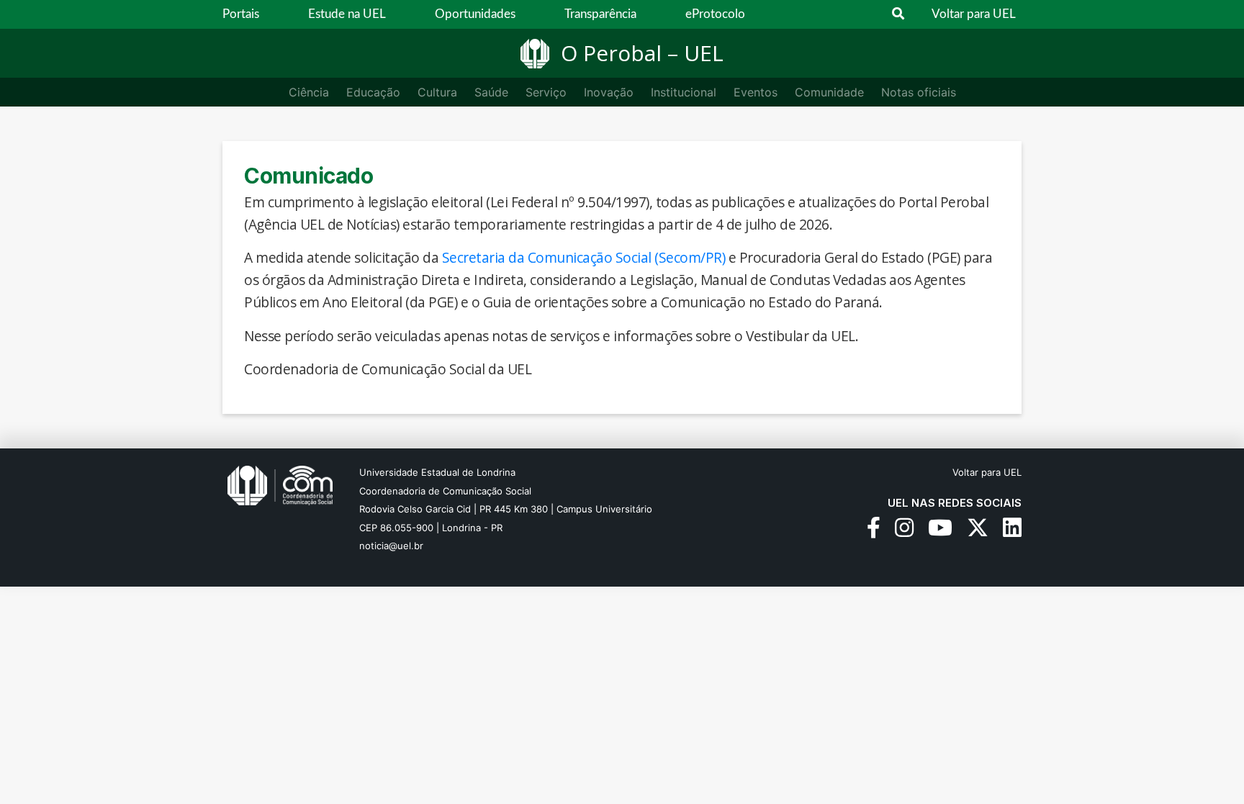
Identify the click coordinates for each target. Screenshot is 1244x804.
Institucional (683, 92)
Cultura (437, 92)
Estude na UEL (347, 14)
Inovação (609, 92)
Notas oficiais (918, 92)
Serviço (546, 92)
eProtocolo (715, 14)
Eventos (756, 92)
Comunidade (829, 92)
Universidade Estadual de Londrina (437, 472)
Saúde (491, 92)
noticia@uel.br (391, 545)
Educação (373, 92)
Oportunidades (475, 14)
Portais (240, 14)
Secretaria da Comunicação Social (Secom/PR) (584, 257)
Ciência (309, 92)
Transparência (600, 14)
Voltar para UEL (974, 14)
